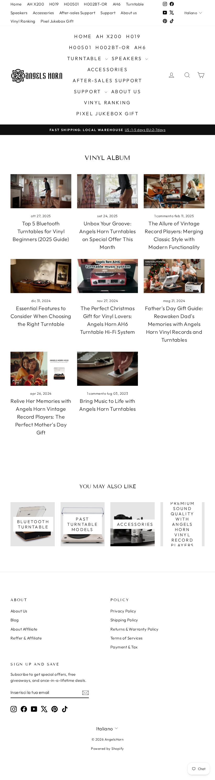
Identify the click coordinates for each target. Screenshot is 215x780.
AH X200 (35, 4)
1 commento (164, 216)
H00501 (71, 4)
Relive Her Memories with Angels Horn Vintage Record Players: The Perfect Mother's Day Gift (40, 417)
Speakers (19, 12)
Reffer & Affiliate (26, 638)
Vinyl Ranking (22, 21)
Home (16, 4)
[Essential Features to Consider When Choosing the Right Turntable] (40, 276)
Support (107, 12)
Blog (14, 619)
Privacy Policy (123, 611)
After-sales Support (77, 12)
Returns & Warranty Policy (134, 629)
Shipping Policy (124, 619)
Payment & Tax (124, 646)
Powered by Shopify (107, 748)
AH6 (117, 4)
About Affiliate (23, 629)
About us (129, 12)
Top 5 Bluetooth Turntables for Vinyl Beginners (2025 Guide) (41, 231)
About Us (18, 611)
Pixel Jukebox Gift (57, 21)
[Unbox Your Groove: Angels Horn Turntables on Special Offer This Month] (107, 191)
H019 (54, 4)
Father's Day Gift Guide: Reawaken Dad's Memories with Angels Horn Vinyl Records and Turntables (174, 324)
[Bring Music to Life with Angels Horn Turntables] (107, 369)
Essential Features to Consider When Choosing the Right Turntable (40, 316)
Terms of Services (126, 638)
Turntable (135, 4)
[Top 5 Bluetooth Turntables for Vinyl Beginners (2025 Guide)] (40, 191)
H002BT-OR (95, 4)
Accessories (43, 12)
